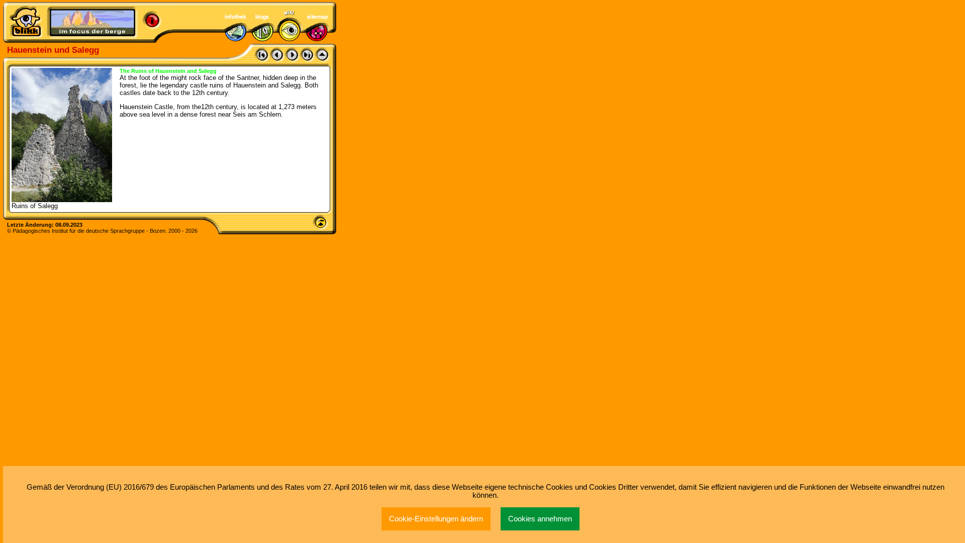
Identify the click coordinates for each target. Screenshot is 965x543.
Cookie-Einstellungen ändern (436, 519)
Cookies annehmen (540, 519)
